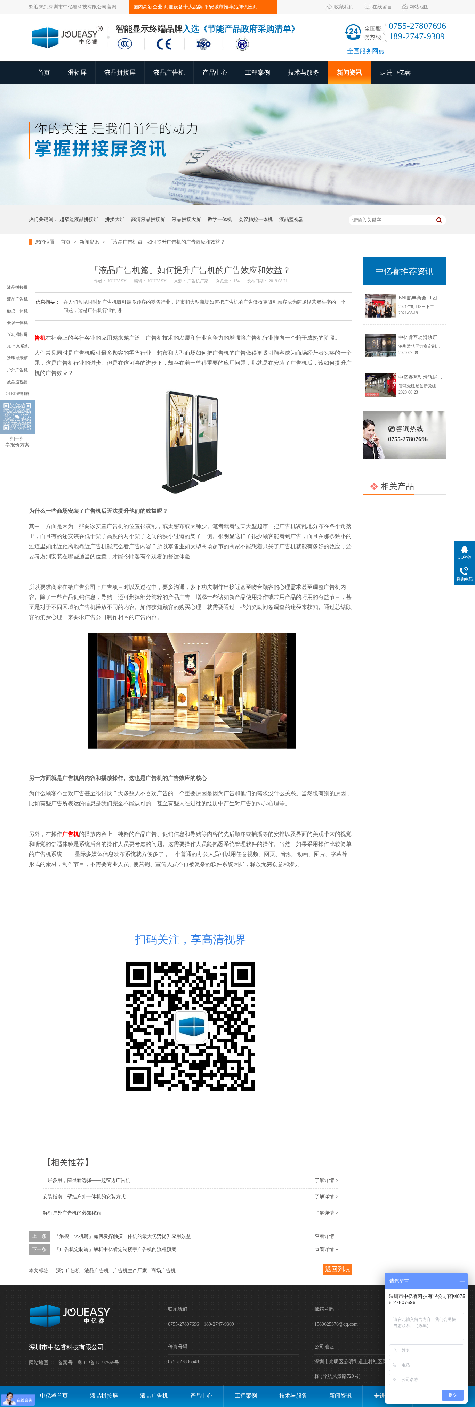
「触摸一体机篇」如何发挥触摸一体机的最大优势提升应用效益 (123, 1236)
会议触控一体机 (256, 219)
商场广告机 (163, 1270)
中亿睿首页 (54, 1396)
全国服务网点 (366, 51)
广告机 (37, 338)
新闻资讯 (349, 72)
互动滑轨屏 (17, 334)
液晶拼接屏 (120, 72)
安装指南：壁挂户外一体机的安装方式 (84, 1196)
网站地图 (419, 6)
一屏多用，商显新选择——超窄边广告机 (86, 1180)
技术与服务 (303, 72)
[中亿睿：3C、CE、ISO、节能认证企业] (185, 51)
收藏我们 (344, 6)
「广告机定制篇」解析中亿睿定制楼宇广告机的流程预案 (115, 1249)
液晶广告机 (169, 72)
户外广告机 (17, 370)
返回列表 (337, 1269)
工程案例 (257, 72)
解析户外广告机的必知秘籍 (72, 1213)
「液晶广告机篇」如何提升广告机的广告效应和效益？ (166, 242)
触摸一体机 (17, 310)
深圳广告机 (68, 1270)
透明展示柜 (17, 358)
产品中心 (214, 72)
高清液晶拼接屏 (148, 219)
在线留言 (382, 6)
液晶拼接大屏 (186, 219)
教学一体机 (220, 219)
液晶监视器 (291, 219)
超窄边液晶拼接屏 (78, 219)
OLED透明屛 (17, 393)
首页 (44, 72)
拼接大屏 (114, 219)
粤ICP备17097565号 (98, 1362)
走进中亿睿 (395, 72)
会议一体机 (17, 322)
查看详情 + (326, 1236)
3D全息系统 (18, 346)
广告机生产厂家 (130, 1270)
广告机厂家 (198, 281)
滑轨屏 (77, 72)
